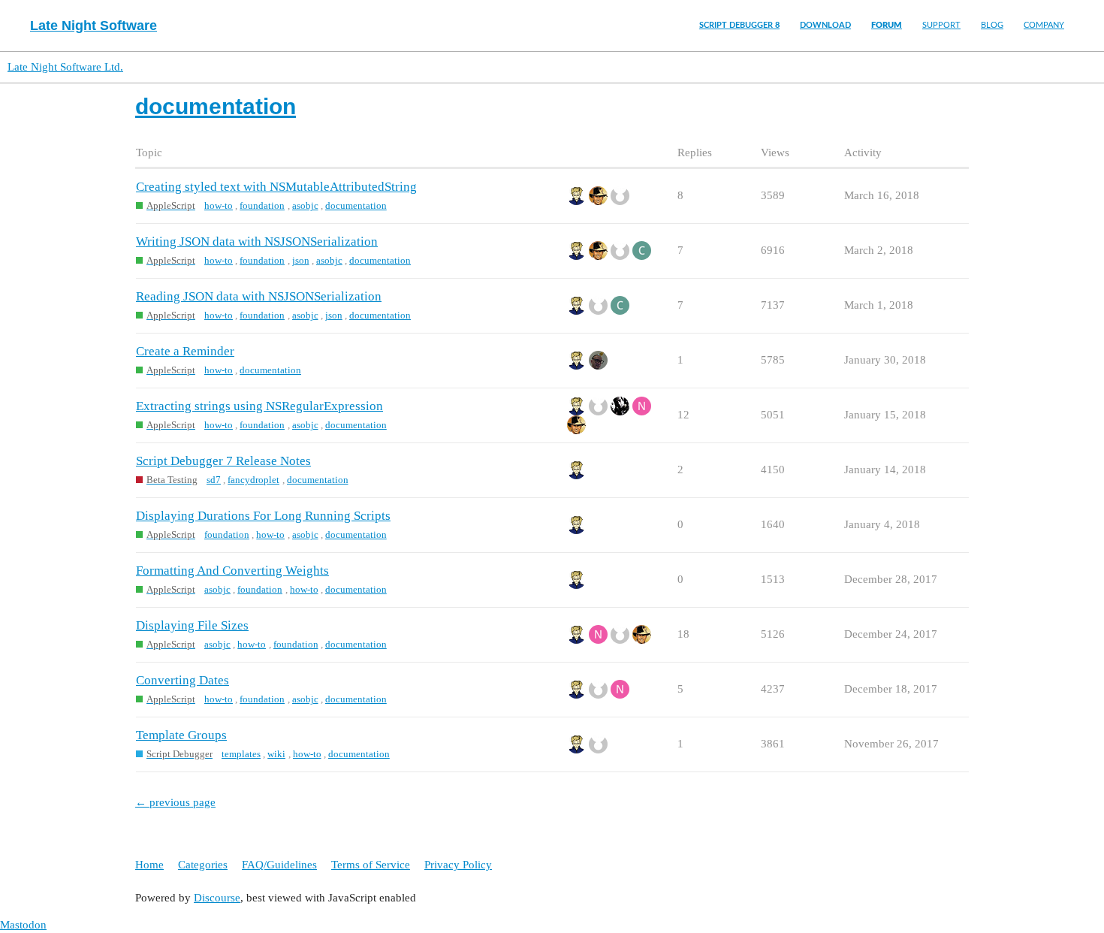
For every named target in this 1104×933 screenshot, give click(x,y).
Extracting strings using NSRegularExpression (259, 406)
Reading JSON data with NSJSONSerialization (259, 296)
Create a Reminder (185, 351)
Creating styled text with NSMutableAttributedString (276, 187)
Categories (203, 865)
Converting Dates (182, 680)
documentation (356, 205)
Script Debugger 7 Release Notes (223, 461)
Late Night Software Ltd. (65, 67)
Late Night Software (93, 25)
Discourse (217, 898)
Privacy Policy (458, 865)
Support (941, 25)
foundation (262, 205)
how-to (218, 205)
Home (149, 865)
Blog (992, 25)
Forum (886, 25)
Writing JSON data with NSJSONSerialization (257, 241)
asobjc (305, 205)
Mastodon (23, 925)
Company (1044, 25)
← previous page (175, 802)
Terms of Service (370, 865)
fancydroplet (253, 479)
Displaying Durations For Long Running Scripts (263, 516)
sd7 (214, 479)
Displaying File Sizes (192, 625)
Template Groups (181, 735)
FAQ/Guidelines (279, 865)
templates (241, 753)
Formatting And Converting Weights (232, 570)
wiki (276, 753)
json (300, 260)
